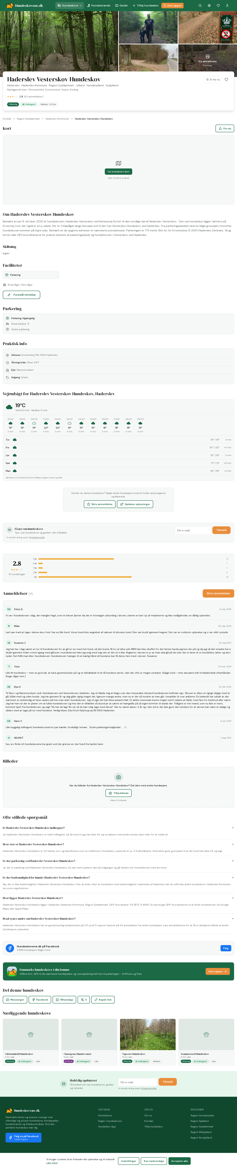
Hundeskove (70, 5)
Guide (124, 5)
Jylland (80, 85)
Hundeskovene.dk (27, 1110)
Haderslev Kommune (34, 85)
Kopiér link (105, 999)
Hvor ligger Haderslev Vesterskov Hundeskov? (33, 898)
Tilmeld (221, 530)
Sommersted (52, 89)
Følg (225, 948)
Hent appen (174, 5)
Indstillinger (128, 1161)
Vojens (65, 89)
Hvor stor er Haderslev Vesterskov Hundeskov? (33, 844)
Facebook (42, 999)
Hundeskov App (107, 1126)
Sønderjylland (95, 85)
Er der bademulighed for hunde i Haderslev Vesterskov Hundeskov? (46, 877)
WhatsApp (66, 999)
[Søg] (200, 5)
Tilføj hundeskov (148, 5)
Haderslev (13, 85)
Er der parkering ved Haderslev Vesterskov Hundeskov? (39, 861)
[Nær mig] (209, 5)
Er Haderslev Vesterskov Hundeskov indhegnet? (34, 828)
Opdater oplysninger (137, 504)
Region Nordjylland (201, 1137)
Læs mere (52, 1162)
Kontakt (148, 1121)
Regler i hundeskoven (110, 1121)
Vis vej (227, 128)
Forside (7, 118)
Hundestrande (100, 5)
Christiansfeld (36, 89)
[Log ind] (227, 5)
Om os (148, 1115)
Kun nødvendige (154, 1161)
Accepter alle (179, 1161)
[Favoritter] (218, 5)
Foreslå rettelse (25, 295)
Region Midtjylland (201, 1132)
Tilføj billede (121, 793)
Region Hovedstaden (202, 1115)
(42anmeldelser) (33, 96)
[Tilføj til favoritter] (226, 79)
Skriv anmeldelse (101, 504)
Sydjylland (112, 85)
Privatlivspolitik (37, 537)
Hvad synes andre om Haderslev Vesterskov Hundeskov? (39, 918)
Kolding (74, 89)
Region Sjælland (200, 1121)
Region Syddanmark (61, 85)
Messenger (17, 999)
